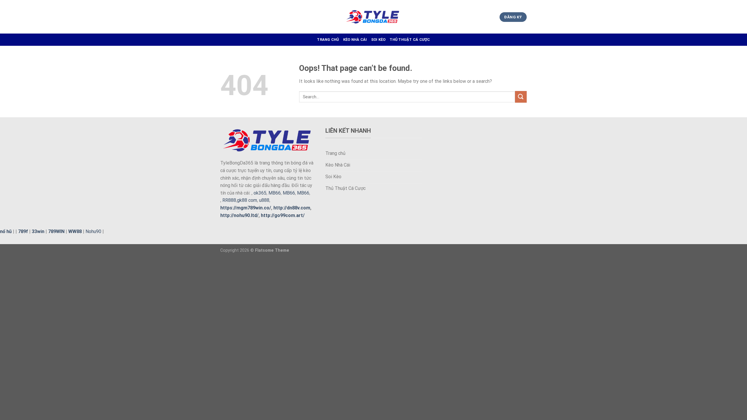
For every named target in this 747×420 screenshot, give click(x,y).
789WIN (56, 231)
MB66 (274, 193)
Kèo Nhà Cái (355, 39)
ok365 (260, 193)
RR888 (229, 200)
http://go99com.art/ (283, 215)
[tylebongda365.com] (373, 16)
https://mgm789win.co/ (245, 208)
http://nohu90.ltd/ (239, 215)
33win (38, 231)
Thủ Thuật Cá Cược (410, 39)
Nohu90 (93, 231)
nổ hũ (6, 231)
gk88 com (247, 200)
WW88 (75, 231)
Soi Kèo (378, 39)
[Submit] (521, 96)
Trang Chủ (328, 39)
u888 (264, 200)
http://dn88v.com (291, 208)
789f (23, 231)
